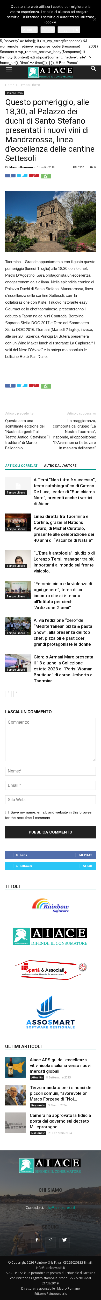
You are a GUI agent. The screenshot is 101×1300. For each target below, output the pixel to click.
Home (9, 85)
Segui (87, 866)
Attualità (37, 1077)
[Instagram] (50, 1242)
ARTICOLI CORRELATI (22, 466)
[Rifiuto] (94, 19)
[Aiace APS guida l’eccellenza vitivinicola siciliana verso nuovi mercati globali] (15, 1067)
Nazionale (38, 1133)
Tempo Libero (29, 85)
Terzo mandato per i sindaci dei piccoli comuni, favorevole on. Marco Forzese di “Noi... (61, 1093)
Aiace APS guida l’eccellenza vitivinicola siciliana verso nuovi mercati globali (60, 1065)
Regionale (38, 1105)
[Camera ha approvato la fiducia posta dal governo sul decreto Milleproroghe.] (15, 1122)
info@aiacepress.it (60, 1207)
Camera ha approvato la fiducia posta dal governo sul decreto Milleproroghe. (60, 1121)
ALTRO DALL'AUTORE (60, 466)
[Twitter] (64, 1243)
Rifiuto (47, 30)
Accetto (29, 30)
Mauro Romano (21, 167)
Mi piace (85, 855)
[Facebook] (36, 1243)
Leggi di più (69, 30)
